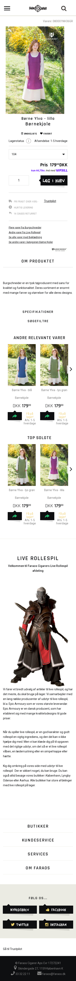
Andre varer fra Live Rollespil (25, 232)
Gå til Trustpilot (12, 949)
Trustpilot (50, 201)
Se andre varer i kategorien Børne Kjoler (31, 242)
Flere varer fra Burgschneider (25, 227)
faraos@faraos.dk (53, 974)
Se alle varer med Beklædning (25, 237)
